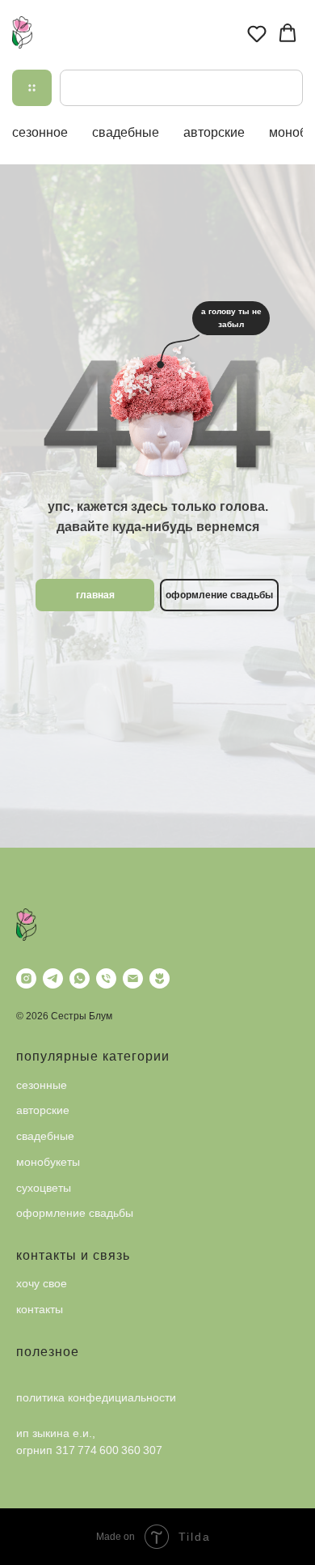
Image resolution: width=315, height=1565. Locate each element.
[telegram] (53, 978)
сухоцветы (43, 1187)
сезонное (40, 132)
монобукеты (48, 1161)
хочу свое (41, 1283)
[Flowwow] (159, 978)
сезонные (41, 1084)
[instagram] (26, 978)
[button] (257, 33)
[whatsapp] (79, 978)
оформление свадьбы (74, 1212)
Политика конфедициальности (96, 1397)
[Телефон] (106, 978)
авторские (214, 132)
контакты (39, 1309)
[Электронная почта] (133, 978)
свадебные (125, 132)
